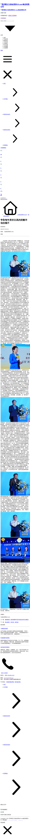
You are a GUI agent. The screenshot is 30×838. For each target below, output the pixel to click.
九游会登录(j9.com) (22, 214)
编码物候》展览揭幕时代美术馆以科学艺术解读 (16, 619)
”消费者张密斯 (4, 628)
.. (1, 154)
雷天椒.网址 (18, 682)
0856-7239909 (4, 672)
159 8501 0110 (11, 675)
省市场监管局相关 (5, 647)
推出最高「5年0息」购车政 (11, 622)
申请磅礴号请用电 (5, 637)
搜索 (2, 50)
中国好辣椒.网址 (10, 682)
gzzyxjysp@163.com (8, 677)
